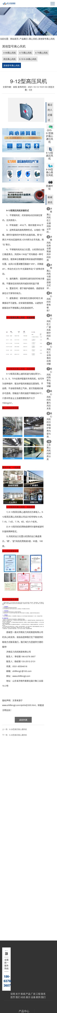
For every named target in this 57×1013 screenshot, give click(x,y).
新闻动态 (23, 995)
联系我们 (43, 995)
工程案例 (38, 995)
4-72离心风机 (25, 52)
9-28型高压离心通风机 (18, 729)
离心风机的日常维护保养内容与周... (49, 425)
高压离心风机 (9, 59)
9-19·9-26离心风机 (27, 59)
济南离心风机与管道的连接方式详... (49, 276)
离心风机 (33, 38)
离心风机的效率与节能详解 (49, 377)
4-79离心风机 (41, 52)
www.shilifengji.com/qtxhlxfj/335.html (19, 705)
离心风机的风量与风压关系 (49, 399)
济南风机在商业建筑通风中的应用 (49, 248)
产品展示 (24, 38)
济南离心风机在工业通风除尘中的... (49, 220)
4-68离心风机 (9, 52)
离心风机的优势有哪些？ (49, 301)
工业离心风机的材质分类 (49, 450)
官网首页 (12, 995)
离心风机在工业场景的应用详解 (49, 353)
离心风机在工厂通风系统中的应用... (49, 327)
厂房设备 (33, 995)
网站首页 (14, 38)
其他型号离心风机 (46, 38)
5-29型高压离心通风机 (18, 735)
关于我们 (17, 995)
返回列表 (23, 719)
